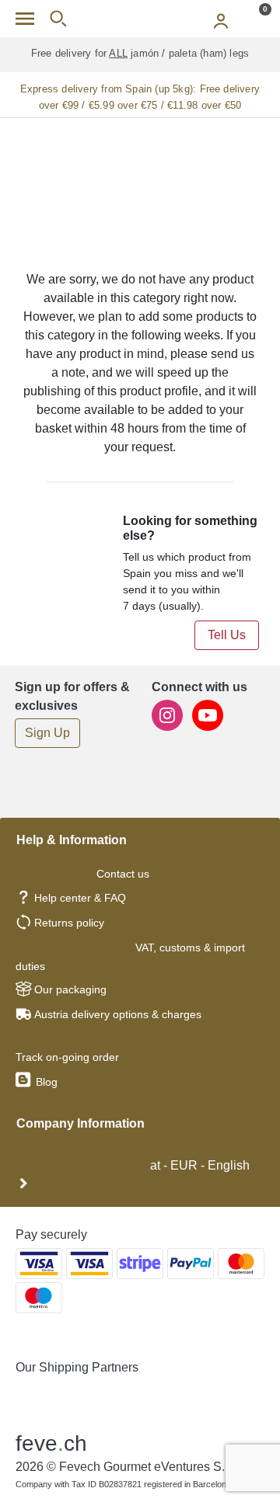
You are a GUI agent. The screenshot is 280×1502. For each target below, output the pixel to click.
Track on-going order (67, 1057)
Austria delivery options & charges (117, 1014)
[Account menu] (221, 18)
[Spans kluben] (140, 18)
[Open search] (57, 18)
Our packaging (70, 989)
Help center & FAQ (80, 898)
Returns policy (69, 922)
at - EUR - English (198, 1165)
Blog (45, 1082)
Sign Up (47, 732)
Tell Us (227, 634)
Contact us (122, 873)
